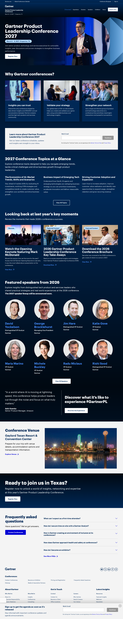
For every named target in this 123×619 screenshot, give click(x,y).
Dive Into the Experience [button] (76, 410)
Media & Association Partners (36, 583)
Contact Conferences (11, 580)
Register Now (112, 9)
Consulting (31, 602)
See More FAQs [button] (50, 556)
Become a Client (56, 599)
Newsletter (99, 602)
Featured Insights (101, 597)
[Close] (120, 605)
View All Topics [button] (61, 203)
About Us (7, 597)
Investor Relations (10, 602)
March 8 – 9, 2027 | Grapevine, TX (18, 41)
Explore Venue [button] (11, 454)
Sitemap (7, 583)
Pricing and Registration (58, 580)
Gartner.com (8, 1)
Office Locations (55, 602)
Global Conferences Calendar (22, 1)
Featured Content (53, 228)
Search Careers (78, 599)
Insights (30, 597)
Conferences (31, 599)
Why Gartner (77, 597)
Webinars (99, 599)
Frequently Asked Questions (82, 580)
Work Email (65, 134)
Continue (108, 138)
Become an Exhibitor (34, 580)
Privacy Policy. (107, 143)
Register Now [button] (12, 56)
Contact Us (54, 597)
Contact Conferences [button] (15, 532)
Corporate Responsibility (12, 599)
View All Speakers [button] (61, 381)
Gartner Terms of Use (96, 143)
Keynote (11, 228)
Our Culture (76, 602)
